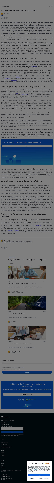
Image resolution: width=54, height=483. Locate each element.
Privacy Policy (35, 469)
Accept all (39, 475)
